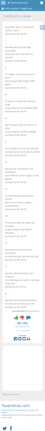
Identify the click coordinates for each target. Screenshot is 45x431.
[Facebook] (16, 339)
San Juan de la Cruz (33, 311)
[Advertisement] (22, 368)
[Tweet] (20, 339)
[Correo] (24, 339)
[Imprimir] (29, 339)
